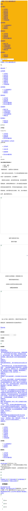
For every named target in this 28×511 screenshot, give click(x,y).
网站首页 (3, 68)
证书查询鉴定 (6, 46)
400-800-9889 (4, 463)
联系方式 (5, 55)
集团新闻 (5, 36)
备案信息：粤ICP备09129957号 (8, 488)
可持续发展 (6, 20)
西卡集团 (3, 487)
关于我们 (3, 6)
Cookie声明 (13, 491)
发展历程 (5, 13)
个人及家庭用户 (7, 25)
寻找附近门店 (4, 479)
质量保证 (5, 16)
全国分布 (5, 18)
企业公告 (5, 35)
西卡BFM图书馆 (7, 38)
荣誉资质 (5, 12)
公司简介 (5, 9)
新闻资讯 (3, 31)
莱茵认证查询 (13, 481)
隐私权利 (19, 491)
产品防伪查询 (6, 45)
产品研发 (5, 15)
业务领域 (3, 22)
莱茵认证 (5, 49)
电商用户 (5, 28)
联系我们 (3, 52)
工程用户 (5, 26)
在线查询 (3, 40)
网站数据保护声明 (5, 491)
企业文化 (5, 10)
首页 (2, 4)
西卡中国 (7, 487)
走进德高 (3, 71)
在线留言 (5, 56)
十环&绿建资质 (7, 48)
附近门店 (5, 43)
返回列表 (3, 327)
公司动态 (5, 33)
